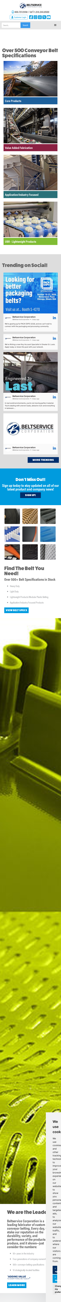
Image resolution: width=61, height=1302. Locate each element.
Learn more (17, 1285)
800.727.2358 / (22, 12)
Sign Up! (30, 495)
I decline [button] (56, 1278)
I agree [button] (56, 1270)
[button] (55, 25)
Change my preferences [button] (56, 1289)
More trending (43, 460)
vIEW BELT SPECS (16, 610)
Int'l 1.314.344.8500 (39, 12)
